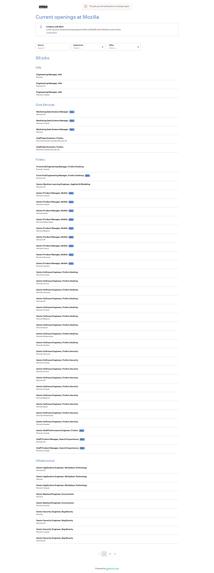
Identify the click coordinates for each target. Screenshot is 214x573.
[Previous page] (99, 554)
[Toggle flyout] (102, 47)
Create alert (51, 32)
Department (78, 45)
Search (40, 45)
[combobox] (73, 48)
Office (111, 45)
